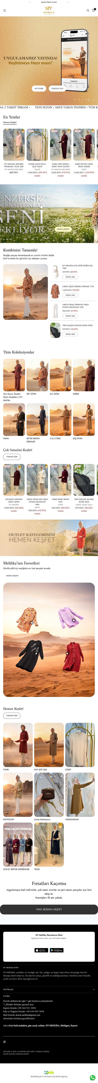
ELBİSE (76, 359)
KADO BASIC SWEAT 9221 (60, 466)
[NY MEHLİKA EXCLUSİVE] (49, 10)
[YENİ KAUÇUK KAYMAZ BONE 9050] (55, 296)
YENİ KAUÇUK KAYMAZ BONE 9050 (77, 291)
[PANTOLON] (18, 761)
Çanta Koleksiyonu (42, 785)
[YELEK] (49, 811)
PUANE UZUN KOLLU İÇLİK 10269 (37, 131)
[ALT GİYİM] (60, 341)
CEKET (68, 735)
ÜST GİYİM (31, 359)
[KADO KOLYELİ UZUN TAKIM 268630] (84, 111)
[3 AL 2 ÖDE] (60, 385)
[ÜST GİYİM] (37, 341)
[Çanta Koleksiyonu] (49, 761)
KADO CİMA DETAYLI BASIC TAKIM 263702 (60, 131)
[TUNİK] (18, 711)
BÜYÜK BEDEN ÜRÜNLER (33, 406)
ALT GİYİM (54, 359)
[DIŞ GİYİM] (84, 385)
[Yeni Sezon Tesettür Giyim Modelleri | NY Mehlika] (14, 341)
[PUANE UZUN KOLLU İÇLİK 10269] (37, 111)
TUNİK (6, 735)
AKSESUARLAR (72, 785)
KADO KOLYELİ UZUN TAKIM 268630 (84, 131)
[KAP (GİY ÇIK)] (49, 711)
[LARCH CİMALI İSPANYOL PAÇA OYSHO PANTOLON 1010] (55, 277)
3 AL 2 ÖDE (55, 404)
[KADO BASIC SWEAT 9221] (60, 446)
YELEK (37, 835)
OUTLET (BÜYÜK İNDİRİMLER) (16, 835)
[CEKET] (80, 711)
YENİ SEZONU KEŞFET (49, 875)
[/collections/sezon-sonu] (49, 504)
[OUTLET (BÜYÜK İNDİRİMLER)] (18, 811)
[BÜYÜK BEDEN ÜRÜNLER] (37, 385)
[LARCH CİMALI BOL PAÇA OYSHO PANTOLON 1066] (37, 446)
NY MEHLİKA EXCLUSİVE (26, 1051)
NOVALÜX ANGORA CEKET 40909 (14, 466)
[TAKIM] (14, 385)
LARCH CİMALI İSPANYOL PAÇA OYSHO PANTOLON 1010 (75, 271)
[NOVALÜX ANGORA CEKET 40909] (13, 446)
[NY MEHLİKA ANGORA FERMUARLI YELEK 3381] (13, 111)
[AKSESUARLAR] (80, 761)
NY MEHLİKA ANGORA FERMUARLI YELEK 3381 (14, 131)
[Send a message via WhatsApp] (93, 1078)
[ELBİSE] (84, 341)
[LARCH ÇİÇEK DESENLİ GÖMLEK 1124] (55, 257)
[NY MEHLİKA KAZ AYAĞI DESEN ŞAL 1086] (55, 238)
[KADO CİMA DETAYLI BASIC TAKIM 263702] (60, 111)
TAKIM (6, 404)
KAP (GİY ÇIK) (40, 735)
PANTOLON (8, 785)
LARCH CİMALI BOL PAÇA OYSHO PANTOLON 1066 (37, 468)
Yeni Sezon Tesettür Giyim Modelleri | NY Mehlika (12, 363)
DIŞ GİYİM (77, 404)
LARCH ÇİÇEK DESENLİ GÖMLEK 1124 (78, 252)
